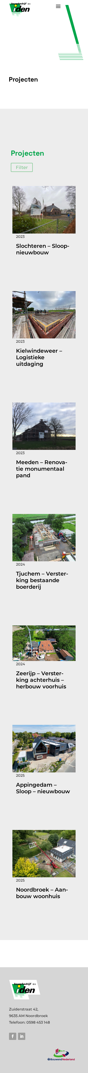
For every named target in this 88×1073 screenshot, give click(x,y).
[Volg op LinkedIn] (21, 1036)
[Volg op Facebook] (12, 1036)
